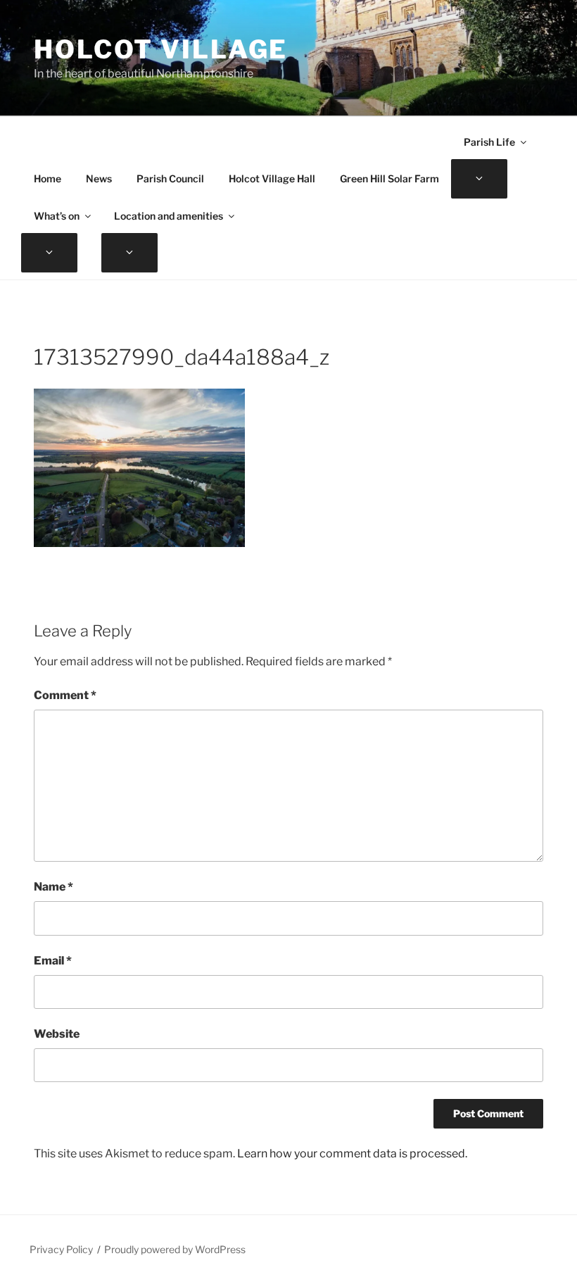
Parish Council (170, 178)
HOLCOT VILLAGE (161, 49)
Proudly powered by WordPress (175, 1249)
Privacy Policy (61, 1249)
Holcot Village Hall (272, 178)
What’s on (57, 216)
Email (53, 960)
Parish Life (489, 142)
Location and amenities (168, 216)
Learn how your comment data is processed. (352, 1153)
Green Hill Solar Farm (389, 178)
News (99, 178)
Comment (65, 695)
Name (53, 886)
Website (57, 1034)
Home (47, 178)
